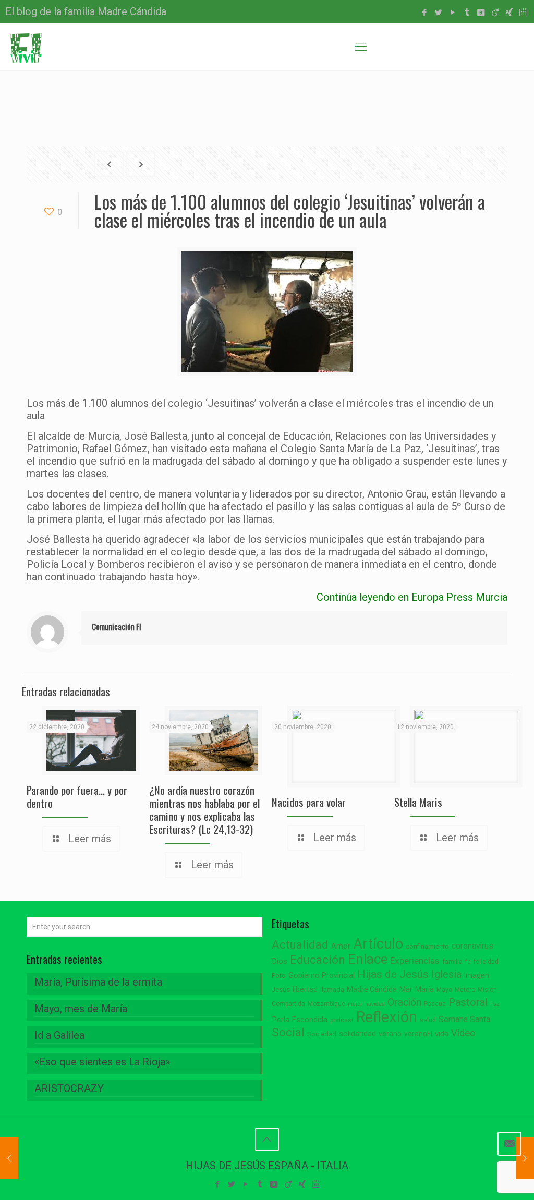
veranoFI (418, 1033)
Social (288, 1032)
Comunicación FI (116, 626)
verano (390, 1033)
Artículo (378, 944)
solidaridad (357, 1033)
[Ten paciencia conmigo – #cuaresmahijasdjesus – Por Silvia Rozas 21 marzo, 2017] (525, 1158)
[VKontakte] (481, 12)
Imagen (476, 975)
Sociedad (321, 1034)
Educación (317, 959)
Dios (279, 961)
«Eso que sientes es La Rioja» (102, 1062)
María (424, 989)
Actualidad (300, 944)
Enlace (367, 959)
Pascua (435, 1004)
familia (452, 961)
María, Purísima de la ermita (98, 982)
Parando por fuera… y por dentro (77, 796)
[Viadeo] (495, 12)
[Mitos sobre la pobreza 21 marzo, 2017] (9, 1158)
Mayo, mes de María (80, 1008)
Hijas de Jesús (393, 973)
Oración (404, 1003)
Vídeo (463, 1033)
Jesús (281, 989)
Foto (279, 975)
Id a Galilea (59, 1035)
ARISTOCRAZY (69, 1088)
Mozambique (326, 1004)
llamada (332, 989)
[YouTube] (452, 12)
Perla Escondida (299, 1019)
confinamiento (427, 946)
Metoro (465, 989)
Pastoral (468, 1002)
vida (441, 1033)
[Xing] (509, 12)
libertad (305, 989)
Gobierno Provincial (321, 975)
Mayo (444, 989)
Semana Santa (464, 1019)
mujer (355, 1004)
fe (468, 961)
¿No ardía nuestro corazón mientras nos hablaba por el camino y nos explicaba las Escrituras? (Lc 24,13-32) (204, 809)
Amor (340, 946)
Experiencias (415, 960)
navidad (375, 1004)
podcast (342, 1020)
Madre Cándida (372, 989)
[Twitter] (438, 12)
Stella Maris (418, 802)
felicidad (486, 961)
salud (428, 1020)
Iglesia (446, 974)
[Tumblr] (467, 12)
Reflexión (386, 1017)
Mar (405, 989)
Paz (495, 1004)
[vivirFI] (26, 46)
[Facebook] (424, 12)
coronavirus (472, 946)
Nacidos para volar (309, 802)
